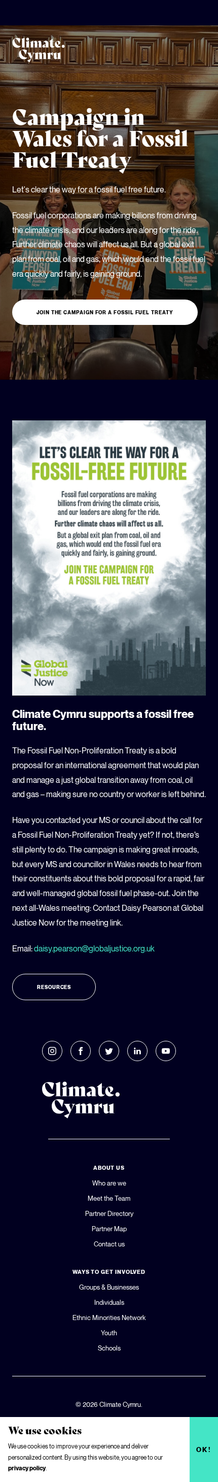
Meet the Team (109, 1198)
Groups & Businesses (109, 1287)
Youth (109, 1333)
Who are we (109, 1183)
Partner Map (109, 1229)
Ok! (204, 1449)
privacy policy (27, 1468)
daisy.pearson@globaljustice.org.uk (94, 948)
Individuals (109, 1302)
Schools (109, 1348)
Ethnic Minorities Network (109, 1317)
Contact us (109, 1244)
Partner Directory (109, 1213)
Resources (54, 987)
